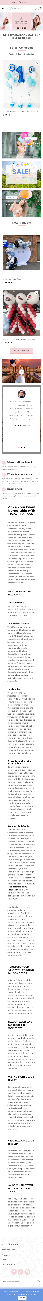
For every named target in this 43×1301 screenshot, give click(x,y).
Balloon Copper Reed (12, 279)
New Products (30, 139)
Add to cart (21, 119)
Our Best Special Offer (21, 165)
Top (11, 203)
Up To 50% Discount (21, 177)
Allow (22, 1298)
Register (25, 2)
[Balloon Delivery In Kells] (21, 21)
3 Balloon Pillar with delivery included (19, 339)
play (21, 372)
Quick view (37, 70)
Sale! (21, 172)
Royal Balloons (31, 145)
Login (16, 2)
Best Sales (11, 197)
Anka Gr (16, 425)
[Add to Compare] (37, 65)
